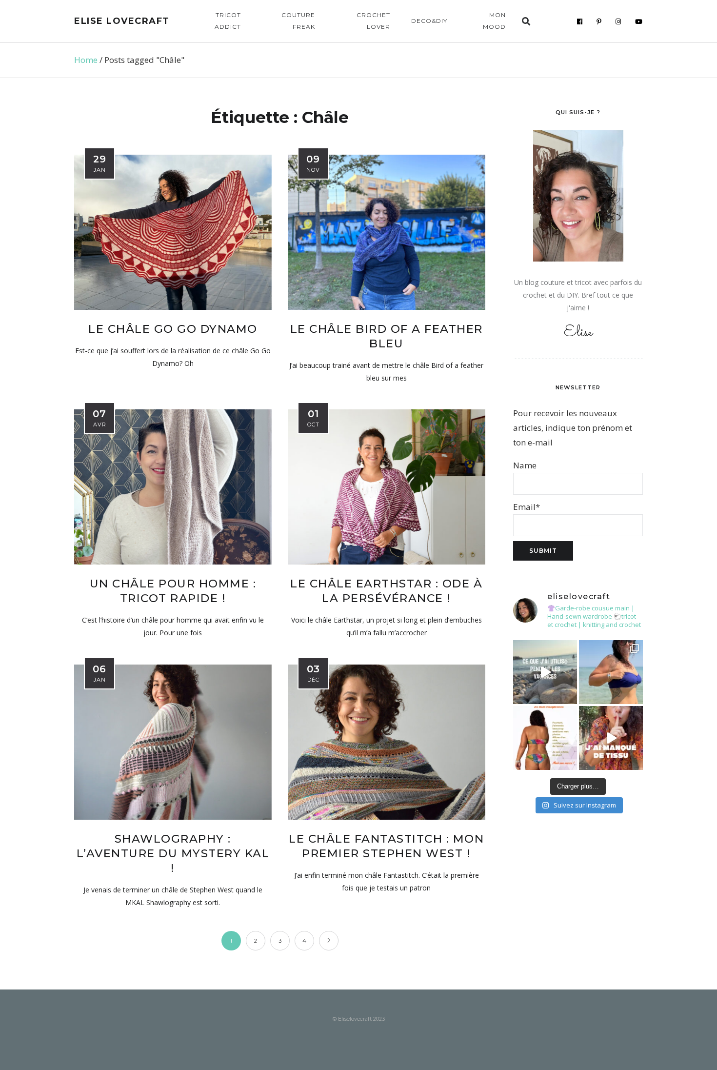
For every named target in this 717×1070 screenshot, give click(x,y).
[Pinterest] (599, 21)
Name (525, 465)
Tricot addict (228, 20)
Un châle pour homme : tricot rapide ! (173, 591)
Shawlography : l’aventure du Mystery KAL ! (173, 853)
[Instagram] (618, 21)
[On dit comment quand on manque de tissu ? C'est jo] (611, 738)
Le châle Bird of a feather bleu (386, 336)
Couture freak (298, 20)
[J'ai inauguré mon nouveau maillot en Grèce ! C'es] (611, 672)
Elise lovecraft (122, 21)
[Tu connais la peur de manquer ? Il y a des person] (545, 672)
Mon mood (494, 20)
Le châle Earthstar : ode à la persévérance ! (386, 591)
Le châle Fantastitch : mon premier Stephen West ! (386, 846)
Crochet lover (373, 20)
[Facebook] (580, 21)
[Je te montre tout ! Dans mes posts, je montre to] (545, 738)
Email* (526, 506)
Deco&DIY (429, 20)
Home (86, 59)
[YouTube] (639, 21)
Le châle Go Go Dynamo (173, 329)
